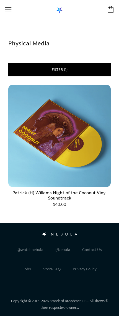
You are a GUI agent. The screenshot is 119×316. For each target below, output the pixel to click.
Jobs (27, 269)
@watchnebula (30, 250)
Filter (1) (60, 70)
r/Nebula (62, 250)
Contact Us (92, 250)
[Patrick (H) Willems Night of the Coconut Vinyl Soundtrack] (59, 136)
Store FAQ (52, 269)
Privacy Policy (85, 269)
